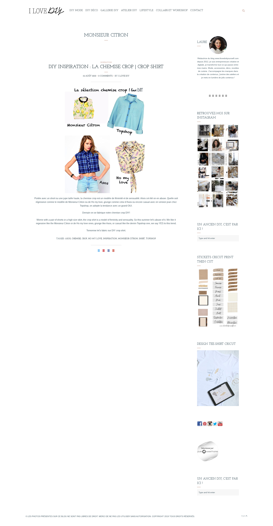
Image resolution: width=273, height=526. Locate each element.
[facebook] (213, 96)
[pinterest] (223, 96)
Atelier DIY (129, 10)
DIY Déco (91, 10)
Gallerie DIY (109, 10)
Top (243, 516)
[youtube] (219, 96)
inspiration (110, 239)
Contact (196, 10)
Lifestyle (146, 10)
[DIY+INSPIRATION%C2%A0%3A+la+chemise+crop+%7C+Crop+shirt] (99, 251)
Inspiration (106, 62)
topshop (151, 239)
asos (68, 239)
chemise (76, 239)
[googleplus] (216, 96)
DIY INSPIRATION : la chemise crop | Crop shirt (106, 66)
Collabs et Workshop (172, 10)
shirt (142, 239)
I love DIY (123, 76)
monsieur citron (128, 239)
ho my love (95, 239)
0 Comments (105, 76)
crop (84, 239)
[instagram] (226, 96)
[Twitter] (209, 96)
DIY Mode (76, 10)
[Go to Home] (45, 10)
